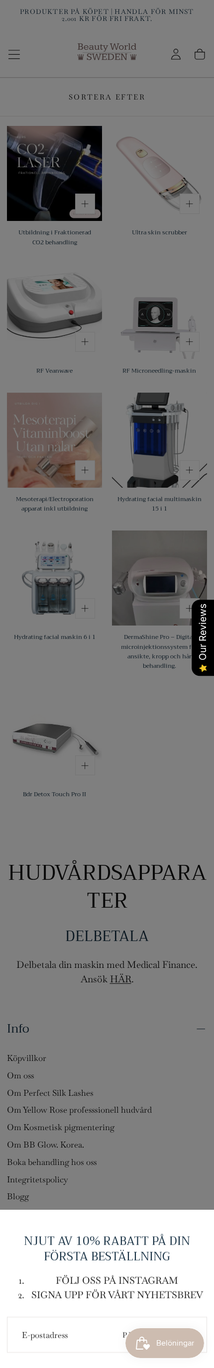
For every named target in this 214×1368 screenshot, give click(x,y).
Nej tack (107, 1335)
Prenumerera (157, 1295)
